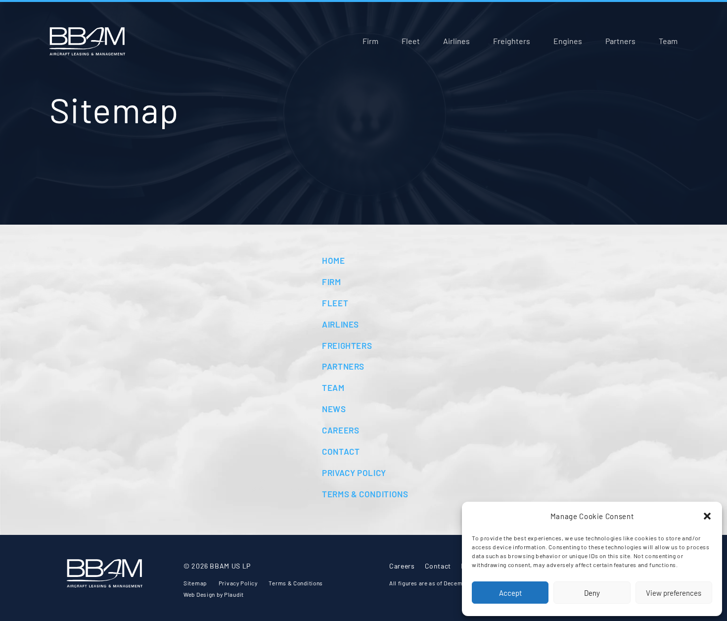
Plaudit (234, 594)
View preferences (673, 592)
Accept (510, 592)
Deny (592, 592)
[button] (707, 516)
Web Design (199, 594)
